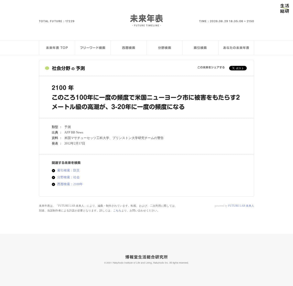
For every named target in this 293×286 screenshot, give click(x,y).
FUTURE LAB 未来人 (241, 205)
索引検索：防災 (68, 170)
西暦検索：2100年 (70, 184)
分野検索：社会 (68, 177)
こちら (117, 210)
